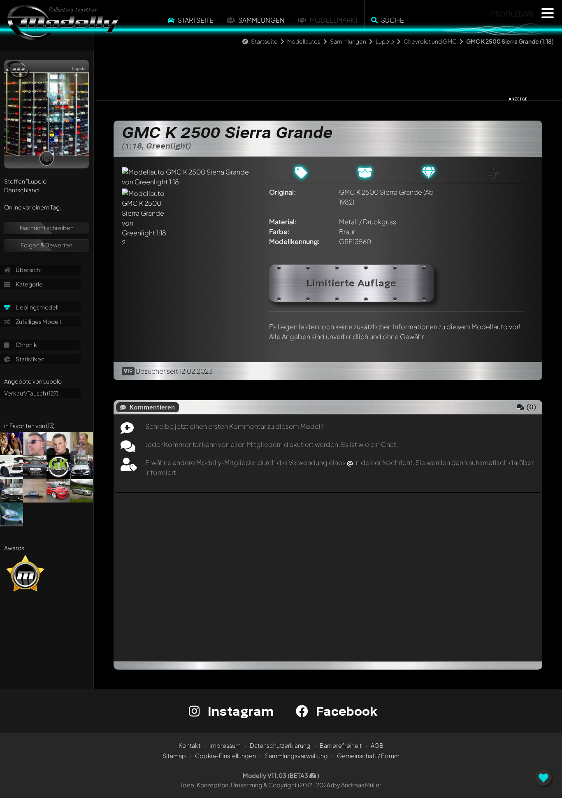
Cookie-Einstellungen (225, 755)
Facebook (344, 711)
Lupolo (385, 41)
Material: (283, 221)
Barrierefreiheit (341, 745)
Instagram (239, 711)
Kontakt (189, 745)
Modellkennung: (294, 241)
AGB (377, 745)
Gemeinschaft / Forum (368, 755)
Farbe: (279, 231)
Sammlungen (261, 20)
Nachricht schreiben (47, 227)
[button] (547, 13)
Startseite (196, 20)
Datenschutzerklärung (280, 745)
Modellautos (303, 41)
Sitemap (174, 755)
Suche (392, 20)
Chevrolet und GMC (430, 41)
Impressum (225, 745)
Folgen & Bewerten (46, 245)
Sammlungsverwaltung (296, 755)
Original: (282, 192)
